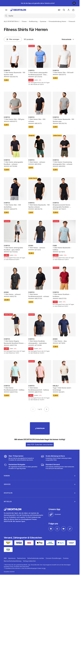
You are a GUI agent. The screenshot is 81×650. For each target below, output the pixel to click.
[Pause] (74, 3)
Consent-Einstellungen (53, 558)
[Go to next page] (46, 409)
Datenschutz (21, 558)
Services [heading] (7, 484)
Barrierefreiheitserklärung (12, 561)
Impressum (12, 558)
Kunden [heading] (7, 476)
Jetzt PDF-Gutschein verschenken (40, 444)
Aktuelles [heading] (8, 501)
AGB (5, 558)
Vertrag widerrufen (29, 561)
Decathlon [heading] (8, 493)
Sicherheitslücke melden (35, 558)
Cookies (65, 558)
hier (44, 568)
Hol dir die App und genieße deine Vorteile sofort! (38, 3)
